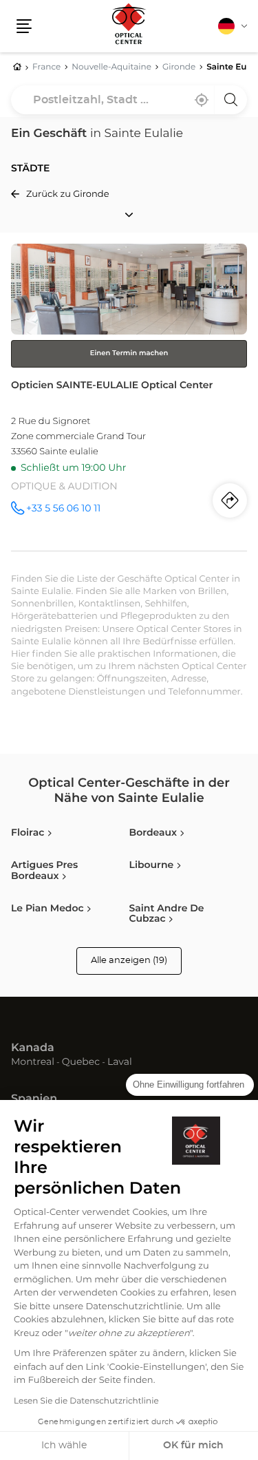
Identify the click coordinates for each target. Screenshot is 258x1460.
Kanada (32, 1048)
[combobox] (129, 99)
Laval (119, 1063)
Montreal (32, 1063)
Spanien (34, 1099)
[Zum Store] (129, 397)
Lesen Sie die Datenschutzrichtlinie (86, 1401)
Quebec (81, 1063)
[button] (24, 26)
